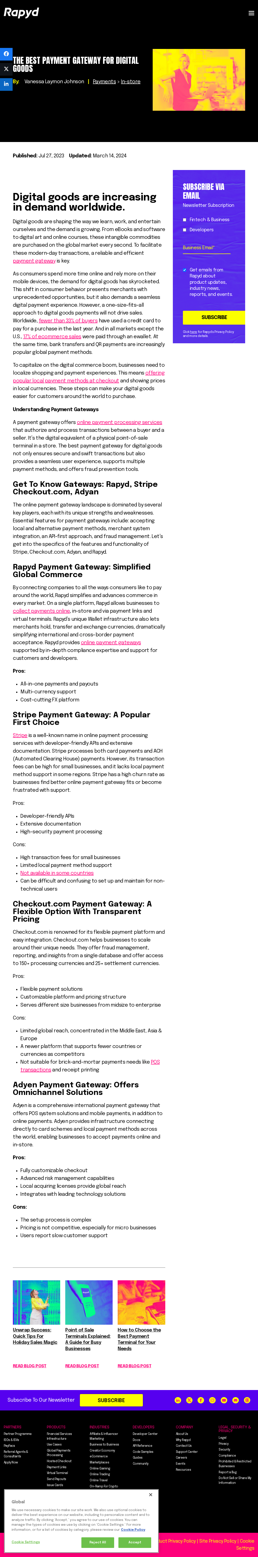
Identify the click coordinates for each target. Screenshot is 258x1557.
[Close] (150, 1494)
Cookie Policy (133, 1530)
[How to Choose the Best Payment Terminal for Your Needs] (141, 1323)
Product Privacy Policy (173, 1541)
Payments (104, 81)
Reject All (97, 1542)
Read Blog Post (29, 1366)
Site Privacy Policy (217, 1541)
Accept (135, 1542)
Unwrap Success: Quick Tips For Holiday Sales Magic (35, 1336)
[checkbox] (208, 225)
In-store (130, 81)
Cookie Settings (26, 1542)
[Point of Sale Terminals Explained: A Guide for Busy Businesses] (89, 1323)
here (193, 332)
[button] (251, 13)
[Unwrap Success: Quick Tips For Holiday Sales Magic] (36, 1323)
